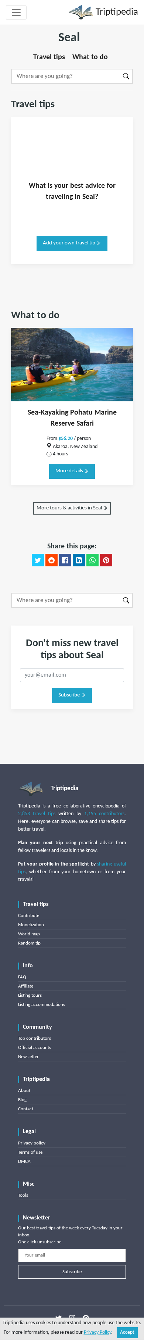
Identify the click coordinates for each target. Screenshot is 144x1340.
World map (29, 934)
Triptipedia (115, 12)
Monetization (31, 924)
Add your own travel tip (69, 243)
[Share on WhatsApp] (92, 560)
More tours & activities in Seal (70, 508)
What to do (90, 57)
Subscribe (69, 695)
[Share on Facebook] (65, 560)
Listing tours (30, 995)
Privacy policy (31, 1143)
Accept (127, 1332)
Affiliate (25, 986)
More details (69, 471)
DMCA (24, 1161)
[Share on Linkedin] (79, 560)
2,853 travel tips (36, 814)
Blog (22, 1099)
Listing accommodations (41, 1004)
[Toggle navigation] (16, 12)
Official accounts (34, 1047)
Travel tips (49, 57)
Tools (23, 1195)
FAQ (22, 977)
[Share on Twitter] (38, 560)
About (24, 1090)
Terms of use (30, 1152)
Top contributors (34, 1038)
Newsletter (28, 1056)
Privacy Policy (97, 1332)
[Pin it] (106, 560)
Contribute (28, 915)
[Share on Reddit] (51, 560)
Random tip (29, 943)
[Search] (126, 76)
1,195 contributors (104, 814)
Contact (25, 1109)
